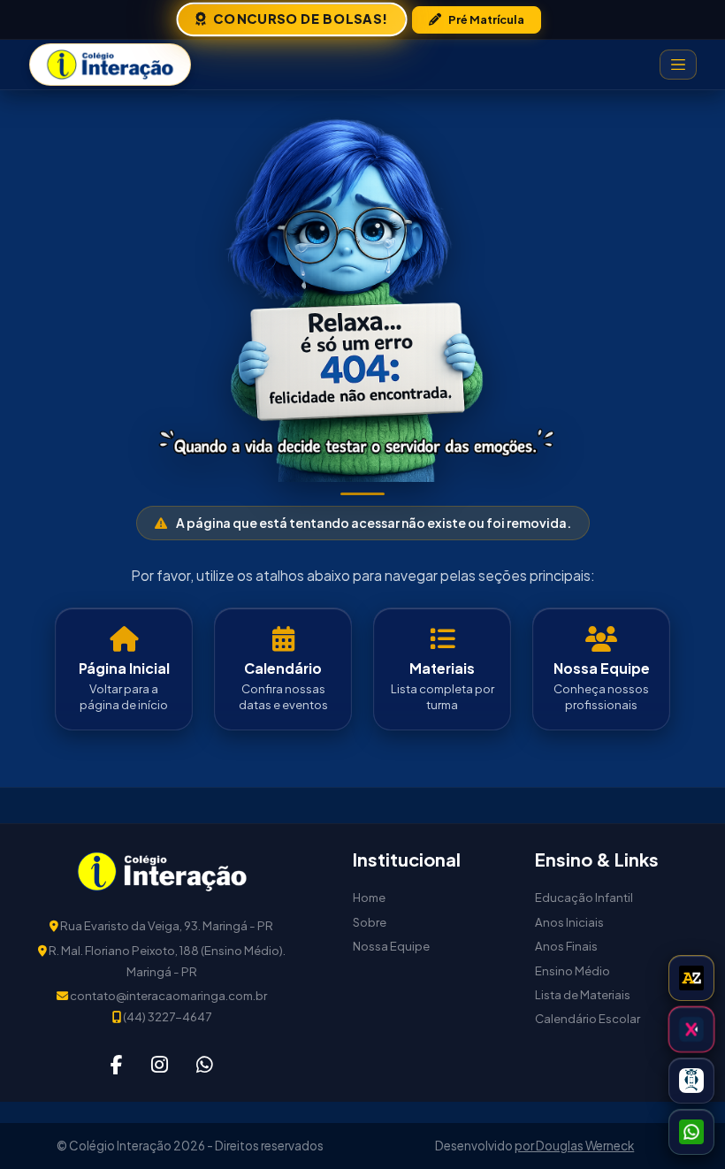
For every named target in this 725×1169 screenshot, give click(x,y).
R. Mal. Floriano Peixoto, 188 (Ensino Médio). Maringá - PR (166, 961)
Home (369, 897)
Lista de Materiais (582, 994)
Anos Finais (566, 945)
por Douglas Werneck (574, 1145)
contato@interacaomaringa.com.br (167, 995)
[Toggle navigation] (678, 65)
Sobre (369, 921)
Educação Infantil (584, 897)
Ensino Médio (572, 970)
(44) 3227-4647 (166, 1016)
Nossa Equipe (391, 945)
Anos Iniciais (569, 921)
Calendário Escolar (587, 1018)
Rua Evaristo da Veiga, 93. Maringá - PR (165, 925)
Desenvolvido (475, 1145)
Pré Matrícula (486, 19)
